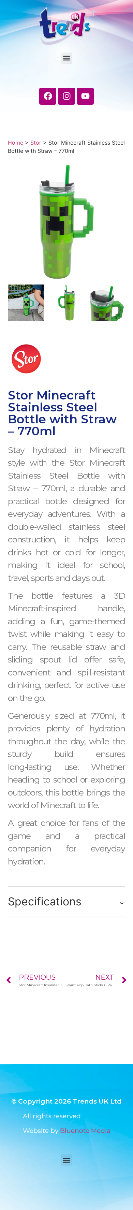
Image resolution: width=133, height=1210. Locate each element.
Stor (35, 142)
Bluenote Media (85, 1131)
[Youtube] (85, 96)
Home (15, 142)
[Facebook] (47, 96)
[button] (66, 58)
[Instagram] (66, 96)
